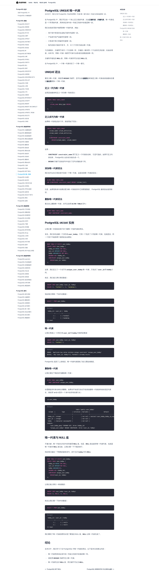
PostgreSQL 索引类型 (24, 294)
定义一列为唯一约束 (129, 16)
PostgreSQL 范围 (23, 247)
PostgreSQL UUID (23, 239)
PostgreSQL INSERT (23, 104)
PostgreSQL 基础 (21, 20)
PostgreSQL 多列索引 (24, 306)
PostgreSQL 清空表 (23, 118)
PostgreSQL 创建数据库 (24, 130)
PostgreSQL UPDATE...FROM (26, 112)
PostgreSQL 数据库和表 (23, 126)
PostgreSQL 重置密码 (24, 285)
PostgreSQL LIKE (22, 56)
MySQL (36, 2)
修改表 (49, 81)
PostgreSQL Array (23, 233)
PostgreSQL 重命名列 (24, 162)
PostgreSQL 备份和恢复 (24, 279)
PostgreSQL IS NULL (23, 59)
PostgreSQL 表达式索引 (24, 312)
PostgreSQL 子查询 (23, 89)
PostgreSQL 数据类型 (22, 206)
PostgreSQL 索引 (21, 291)
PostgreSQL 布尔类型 (24, 218)
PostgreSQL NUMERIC (24, 215)
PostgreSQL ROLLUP (24, 80)
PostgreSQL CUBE (23, 83)
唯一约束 (125, 31)
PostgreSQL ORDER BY (24, 30)
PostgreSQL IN (22, 50)
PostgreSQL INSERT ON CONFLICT (27, 106)
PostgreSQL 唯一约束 (24, 174)
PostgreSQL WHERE (23, 27)
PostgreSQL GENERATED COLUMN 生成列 (100, 569)
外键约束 (100, 20)
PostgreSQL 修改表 (23, 147)
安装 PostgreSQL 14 (23, 12)
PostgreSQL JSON (23, 236)
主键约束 (92, 20)
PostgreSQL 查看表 (23, 274)
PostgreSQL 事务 (23, 198)
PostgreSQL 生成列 (23, 177)
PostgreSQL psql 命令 (24, 259)
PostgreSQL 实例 (127, 28)
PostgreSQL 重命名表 (24, 150)
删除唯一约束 (127, 34)
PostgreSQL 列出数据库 (24, 262)
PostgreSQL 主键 (23, 165)
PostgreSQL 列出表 (23, 271)
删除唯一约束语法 (128, 25)
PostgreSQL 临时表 (23, 192)
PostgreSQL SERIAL (23, 186)
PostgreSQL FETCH (23, 33)
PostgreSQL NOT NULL (24, 171)
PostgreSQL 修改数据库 (24, 136)
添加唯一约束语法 (128, 22)
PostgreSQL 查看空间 (24, 268)
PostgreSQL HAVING (23, 74)
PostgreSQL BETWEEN (24, 53)
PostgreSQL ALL (22, 65)
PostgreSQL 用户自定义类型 (26, 250)
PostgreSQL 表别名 (23, 47)
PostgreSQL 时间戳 (23, 227)
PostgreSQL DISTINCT (24, 42)
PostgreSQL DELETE (24, 115)
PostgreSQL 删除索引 (24, 300)
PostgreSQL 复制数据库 (24, 265)
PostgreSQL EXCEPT (24, 101)
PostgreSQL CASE (23, 121)
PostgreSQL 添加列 (23, 156)
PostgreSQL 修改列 (23, 153)
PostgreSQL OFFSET (24, 39)
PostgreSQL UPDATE (24, 109)
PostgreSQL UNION (23, 95)
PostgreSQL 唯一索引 (24, 309)
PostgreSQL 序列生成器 (24, 189)
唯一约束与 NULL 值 (125, 37)
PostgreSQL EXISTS (23, 62)
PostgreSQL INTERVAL (24, 230)
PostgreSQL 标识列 (23, 180)
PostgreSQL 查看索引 (24, 303)
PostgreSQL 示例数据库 (24, 15)
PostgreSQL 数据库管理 (23, 256)
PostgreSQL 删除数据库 (24, 133)
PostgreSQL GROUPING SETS (26, 77)
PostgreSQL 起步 (21, 9)
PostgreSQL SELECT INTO (25, 195)
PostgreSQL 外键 (23, 168)
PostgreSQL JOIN (23, 86)
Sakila (30, 2)
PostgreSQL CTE (22, 92)
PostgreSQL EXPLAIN (24, 282)
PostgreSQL (52, 2)
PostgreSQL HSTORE (24, 241)
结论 (121, 40)
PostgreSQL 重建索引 (24, 317)
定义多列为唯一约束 (129, 19)
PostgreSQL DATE (23, 221)
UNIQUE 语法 (123, 13)
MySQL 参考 (43, 2)
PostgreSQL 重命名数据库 (25, 139)
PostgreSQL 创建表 (23, 142)
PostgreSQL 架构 (23, 201)
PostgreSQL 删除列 (23, 159)
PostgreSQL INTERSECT (25, 98)
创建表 (85, 78)
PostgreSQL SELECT (24, 24)
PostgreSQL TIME (23, 224)
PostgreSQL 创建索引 (24, 297)
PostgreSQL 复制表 (23, 277)
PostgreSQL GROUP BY (24, 71)
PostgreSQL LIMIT (23, 36)
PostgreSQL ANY (23, 68)
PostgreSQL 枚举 (23, 244)
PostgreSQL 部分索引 (24, 315)
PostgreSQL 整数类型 (24, 212)
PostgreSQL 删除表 (23, 144)
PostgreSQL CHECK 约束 (25, 183)
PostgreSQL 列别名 (23, 44)
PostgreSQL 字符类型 (24, 209)
